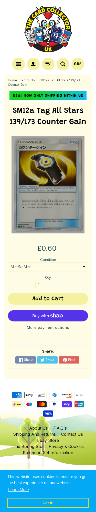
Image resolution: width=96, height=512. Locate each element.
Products (28, 80)
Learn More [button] (18, 490)
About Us (38, 428)
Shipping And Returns (34, 434)
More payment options (48, 328)
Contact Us (72, 434)
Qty (48, 278)
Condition (48, 260)
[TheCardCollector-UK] (48, 29)
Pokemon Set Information (48, 452)
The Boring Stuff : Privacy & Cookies (48, 446)
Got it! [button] (48, 503)
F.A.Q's (60, 428)
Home (12, 80)
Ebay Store (48, 440)
